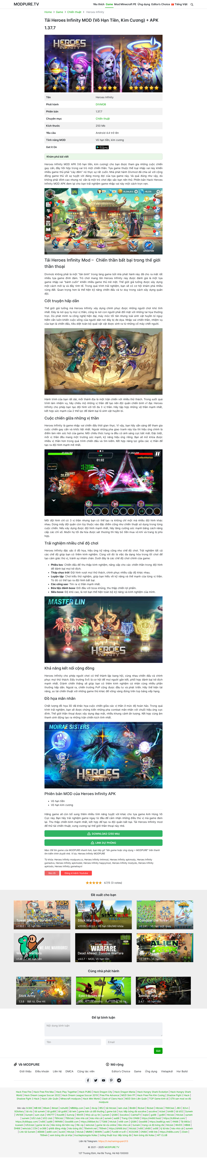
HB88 (187, 1125)
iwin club (122, 1108)
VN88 (175, 1121)
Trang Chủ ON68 (130, 1118)
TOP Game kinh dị (158, 1098)
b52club (29, 1125)
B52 (101, 1108)
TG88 (104, 1121)
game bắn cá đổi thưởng (91, 1111)
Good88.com (72, 1121)
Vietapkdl (167, 1071)
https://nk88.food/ (151, 1118)
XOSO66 (133, 1131)
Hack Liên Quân (50, 1098)
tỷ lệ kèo (164, 1128)
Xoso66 (60, 1114)
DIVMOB (101, 104)
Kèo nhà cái (124, 1125)
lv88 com (123, 1121)
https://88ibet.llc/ (90, 1121)
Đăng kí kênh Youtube (76, 873)
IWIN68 (59, 1121)
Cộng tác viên (85, 1071)
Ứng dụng (144, 4)
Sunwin (189, 1111)
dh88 (148, 1128)
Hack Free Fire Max (43, 1091)
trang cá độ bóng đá (153, 1125)
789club (58, 1118)
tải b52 (179, 1111)
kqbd (146, 1114)
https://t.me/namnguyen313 (113, 1141)
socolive (152, 1111)
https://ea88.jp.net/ (159, 1121)
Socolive (124, 1114)
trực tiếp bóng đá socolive (132, 1111)
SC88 (29, 1108)
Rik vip (80, 1125)
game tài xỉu (42, 1125)
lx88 (42, 1121)
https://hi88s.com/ (169, 1131)
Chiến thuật (74, 12)
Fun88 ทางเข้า (119, 1131)
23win (184, 1131)
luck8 (62, 1131)
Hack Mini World (91, 1098)
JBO (178, 1108)
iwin (87, 1108)
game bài (111, 1111)
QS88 (115, 1114)
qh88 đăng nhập (57, 1128)
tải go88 (51, 1111)
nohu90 (64, 1108)
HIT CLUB (162, 1135)
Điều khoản (42, 1071)
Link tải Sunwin (27, 1131)
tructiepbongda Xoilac (86, 1135)
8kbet (55, 1108)
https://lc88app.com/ (27, 1121)
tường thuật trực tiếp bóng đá (115, 1135)
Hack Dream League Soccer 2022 (42, 1095)
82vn (185, 1108)
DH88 (17, 1128)
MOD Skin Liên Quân (136, 1098)
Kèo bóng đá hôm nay (62, 1125)
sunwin (105, 1114)
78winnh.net (90, 1128)
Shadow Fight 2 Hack (178, 1095)
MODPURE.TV (26, 4)
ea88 (116, 1118)
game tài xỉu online (106, 1125)
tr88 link (153, 1131)
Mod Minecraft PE (125, 4)
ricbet (162, 1111)
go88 (153, 1114)
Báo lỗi (52, 873)
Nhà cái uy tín (93, 1114)
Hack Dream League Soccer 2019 (80, 1095)
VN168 (19, 1114)
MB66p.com (76, 1108)
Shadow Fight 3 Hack (28, 1098)
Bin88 (133, 1108)
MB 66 (37, 1108)
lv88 (140, 1128)
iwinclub (90, 1125)
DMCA (69, 1071)
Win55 (80, 1114)
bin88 (170, 1111)
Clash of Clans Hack (112, 1098)
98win (46, 1108)
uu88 (107, 1131)
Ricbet (141, 1108)
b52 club (36, 1118)
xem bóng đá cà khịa (61, 1135)
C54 (35, 1128)
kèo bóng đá (75, 1128)
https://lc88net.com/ (174, 1118)
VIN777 (50, 1114)
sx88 (155, 1128)
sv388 (43, 1128)
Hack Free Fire (23, 1091)
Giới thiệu (25, 1071)
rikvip (94, 1108)
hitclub (170, 1114)
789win (103, 1128)
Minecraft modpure (70, 1098)
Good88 (143, 1121)
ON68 (143, 1131)
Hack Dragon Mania (124, 1091)
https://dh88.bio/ (118, 1128)
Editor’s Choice (160, 4)
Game (109, 4)
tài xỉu (29, 1111)
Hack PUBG (85, 1091)
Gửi (158, 1050)
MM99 (89, 1131)
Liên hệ (57, 1071)
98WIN (98, 1131)
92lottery (19, 1111)
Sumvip (71, 1114)
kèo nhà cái (82, 1118)
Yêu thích (98, 4)
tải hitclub (111, 1108)
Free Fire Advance (109, 1095)
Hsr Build (182, 1071)
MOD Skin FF (128, 1095)
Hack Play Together (66, 1091)
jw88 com (52, 1131)
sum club (39, 1114)
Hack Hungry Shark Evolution (152, 1091)
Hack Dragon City (102, 1091)
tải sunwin (39, 1111)
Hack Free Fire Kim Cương (151, 1095)
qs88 (50, 1121)
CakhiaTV (136, 1114)
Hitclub (159, 1108)
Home (48, 12)
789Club (169, 1108)
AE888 (40, 1131)
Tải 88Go (185, 1121)
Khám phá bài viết (58, 156)
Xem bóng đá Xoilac (144, 1135)
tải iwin (72, 1111)
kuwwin (19, 1125)
